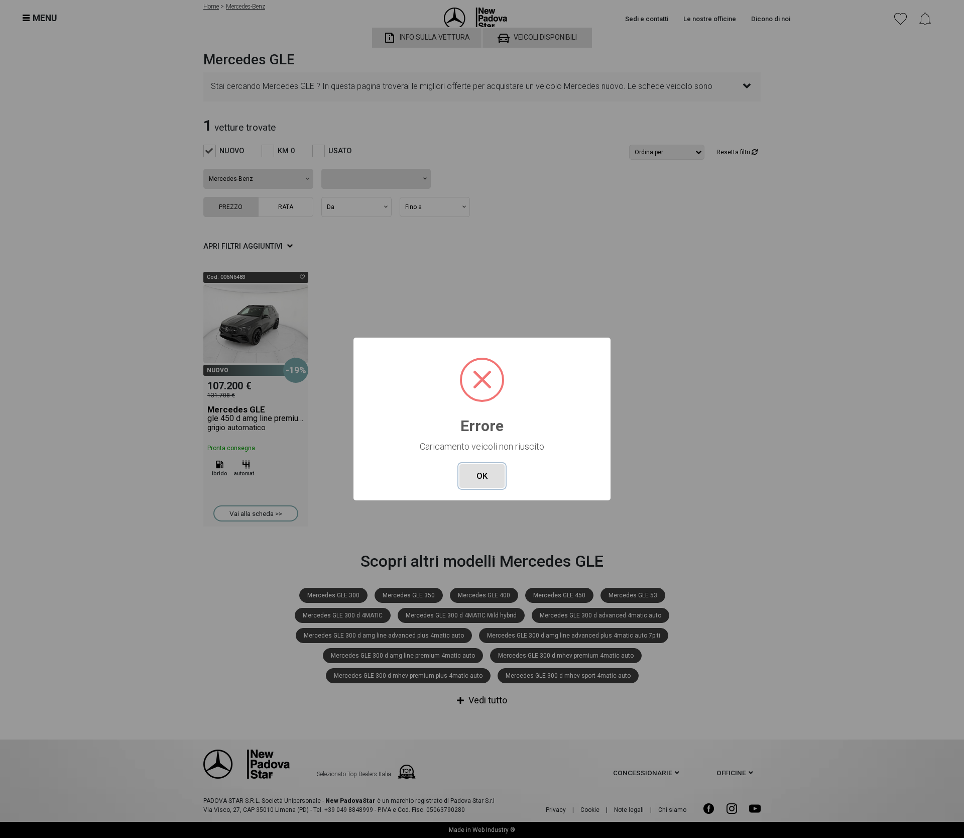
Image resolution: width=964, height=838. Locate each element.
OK (482, 476)
